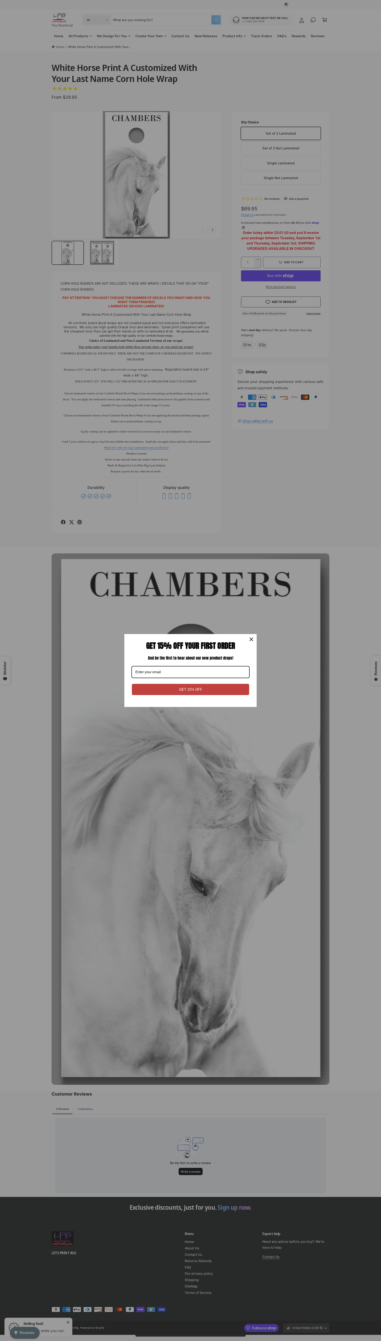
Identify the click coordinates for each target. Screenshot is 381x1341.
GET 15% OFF (190, 689)
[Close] (251, 639)
